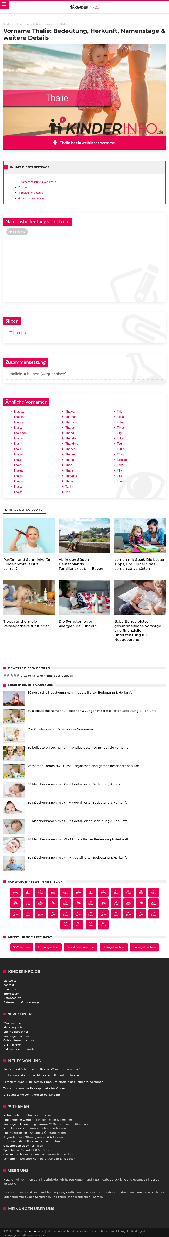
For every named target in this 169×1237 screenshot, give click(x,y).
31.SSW (90, 913)
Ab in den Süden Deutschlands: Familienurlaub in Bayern (43, 1075)
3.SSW (40, 892)
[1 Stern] (5, 675)
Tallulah (122, 459)
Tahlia (69, 486)
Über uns (9, 989)
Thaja (17, 459)
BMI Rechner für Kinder (19, 1049)
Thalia (18, 486)
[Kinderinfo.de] (84, 7)
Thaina (18, 438)
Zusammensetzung (30, 192)
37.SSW (65, 924)
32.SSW (103, 913)
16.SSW (53, 903)
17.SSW (65, 903)
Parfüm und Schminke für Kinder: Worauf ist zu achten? (41, 1069)
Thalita (18, 492)
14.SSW (28, 903)
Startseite (9, 980)
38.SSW (78, 924)
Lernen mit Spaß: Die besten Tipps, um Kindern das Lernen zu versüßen (53, 1081)
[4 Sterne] (14, 675)
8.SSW (103, 892)
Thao (68, 465)
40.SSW (103, 924)
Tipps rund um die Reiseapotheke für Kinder (34, 1088)
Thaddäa (19, 417)
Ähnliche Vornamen (31, 198)
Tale (119, 411)
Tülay (120, 454)
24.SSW (153, 903)
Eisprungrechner (48, 947)
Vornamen (10, 1158)
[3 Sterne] (11, 675)
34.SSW (128, 913)
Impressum (11, 993)
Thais (17, 449)
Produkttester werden (18, 1119)
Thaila (18, 427)
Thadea (19, 422)
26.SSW (28, 913)
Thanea (70, 449)
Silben (23, 187)
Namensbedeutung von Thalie (37, 181)
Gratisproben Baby (16, 1145)
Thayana (71, 475)
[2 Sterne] (8, 675)
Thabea (19, 411)
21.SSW (116, 903)
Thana (69, 427)
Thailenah (20, 433)
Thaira (18, 443)
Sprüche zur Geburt (16, 1150)
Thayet (70, 481)
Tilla (119, 470)
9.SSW (116, 892)
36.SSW (153, 913)
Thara (69, 470)
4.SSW (53, 892)
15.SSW (40, 903)
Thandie (70, 438)
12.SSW (153, 892)
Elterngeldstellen (15, 1132)
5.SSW (65, 892)
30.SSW (78, 913)
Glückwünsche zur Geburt (21, 1154)
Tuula (120, 481)
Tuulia (121, 449)
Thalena (19, 481)
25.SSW (15, 913)
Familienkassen (14, 1128)
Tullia (120, 438)
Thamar (70, 417)
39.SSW (90, 924)
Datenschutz (12, 997)
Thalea (18, 470)
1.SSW (15, 892)
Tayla (120, 427)
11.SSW (141, 892)
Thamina (71, 422)
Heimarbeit (11, 1115)
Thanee (70, 454)
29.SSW (65, 913)
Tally (120, 465)
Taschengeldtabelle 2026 (20, 1141)
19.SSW (90, 903)
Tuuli (120, 443)
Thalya (69, 411)
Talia (120, 422)
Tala (68, 492)
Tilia (119, 475)
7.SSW (90, 892)
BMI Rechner (12, 1044)
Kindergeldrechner (144, 947)
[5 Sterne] (18, 675)
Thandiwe (71, 443)
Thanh (69, 459)
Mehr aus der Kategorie (23, 509)
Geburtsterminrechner (81, 947)
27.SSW (40, 913)
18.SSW (78, 903)
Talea (120, 417)
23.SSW (141, 903)
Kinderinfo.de (35, 1231)
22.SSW (128, 903)
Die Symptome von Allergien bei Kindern (31, 1094)
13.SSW (15, 903)
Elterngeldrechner (113, 947)
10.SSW (128, 892)
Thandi (69, 433)
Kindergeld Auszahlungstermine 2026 (29, 1124)
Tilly (119, 433)
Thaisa (18, 454)
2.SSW (28, 892)
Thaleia (18, 475)
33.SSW (116, 913)
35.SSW (141, 913)
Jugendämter (12, 1137)
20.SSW (103, 903)
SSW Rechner (21, 947)
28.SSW (53, 913)
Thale (17, 465)
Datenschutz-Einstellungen (22, 1002)
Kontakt (8, 985)
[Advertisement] (84, 268)
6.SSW (78, 892)
